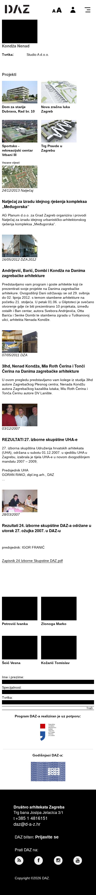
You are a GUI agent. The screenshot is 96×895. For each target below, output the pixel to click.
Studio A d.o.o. (38, 55)
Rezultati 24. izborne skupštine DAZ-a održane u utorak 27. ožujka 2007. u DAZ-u (46, 528)
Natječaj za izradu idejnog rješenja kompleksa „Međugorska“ (44, 204)
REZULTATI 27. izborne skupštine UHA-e (40, 439)
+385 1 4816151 (32, 818)
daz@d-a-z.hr (27, 824)
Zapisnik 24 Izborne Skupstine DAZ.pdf (32, 561)
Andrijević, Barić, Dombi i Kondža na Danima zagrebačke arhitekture (43, 273)
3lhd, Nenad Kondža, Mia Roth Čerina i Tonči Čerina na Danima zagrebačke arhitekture (43, 368)
